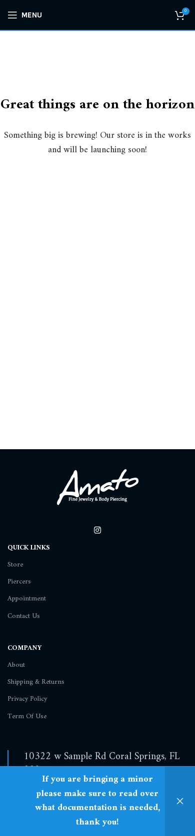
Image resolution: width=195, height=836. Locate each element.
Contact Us (24, 616)
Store (15, 564)
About (16, 665)
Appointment (27, 598)
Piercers (19, 581)
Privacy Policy (27, 699)
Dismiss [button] (180, 801)
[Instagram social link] (97, 531)
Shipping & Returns (36, 682)
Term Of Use (27, 716)
